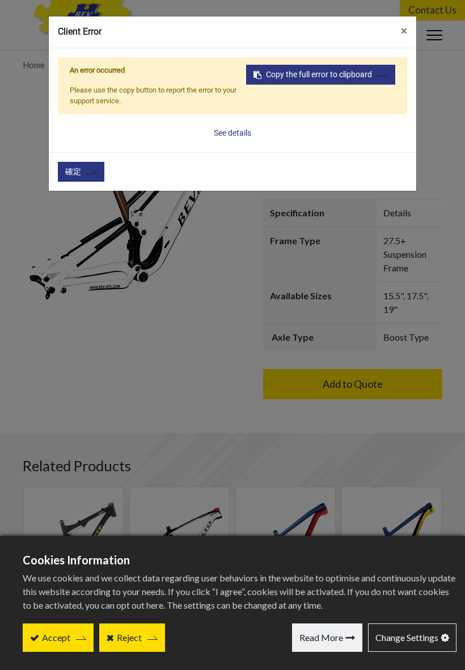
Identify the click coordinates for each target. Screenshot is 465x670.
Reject (129, 637)
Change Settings (406, 637)
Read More (321, 637)
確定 (73, 171)
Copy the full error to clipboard (319, 74)
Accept (56, 637)
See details (232, 132)
